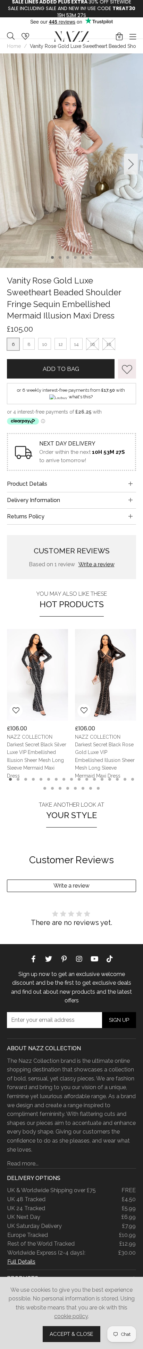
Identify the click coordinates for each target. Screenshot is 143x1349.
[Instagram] (79, 959)
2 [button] (60, 257)
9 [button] (71, 779)
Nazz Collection (71, 36)
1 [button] (52, 257)
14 (76, 344)
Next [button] (131, 164)
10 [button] (79, 779)
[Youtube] (94, 959)
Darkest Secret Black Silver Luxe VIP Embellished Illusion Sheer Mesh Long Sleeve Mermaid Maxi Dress (36, 760)
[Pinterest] (64, 959)
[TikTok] (110, 959)
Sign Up (119, 1020)
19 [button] (52, 788)
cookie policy (71, 1316)
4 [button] (75, 257)
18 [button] (44, 788)
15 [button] (117, 779)
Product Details (27, 484)
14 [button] (109, 779)
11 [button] (86, 779)
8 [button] (64, 779)
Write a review (96, 564)
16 (92, 344)
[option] (71, 8)
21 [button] (67, 788)
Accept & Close (71, 1334)
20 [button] (60, 788)
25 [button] (98, 788)
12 (60, 344)
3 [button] (67, 257)
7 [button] (56, 779)
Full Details (21, 1261)
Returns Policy (25, 516)
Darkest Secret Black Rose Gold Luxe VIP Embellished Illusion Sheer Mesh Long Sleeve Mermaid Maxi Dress (105, 760)
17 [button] (132, 779)
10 (44, 344)
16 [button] (125, 779)
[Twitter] (48, 959)
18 (108, 344)
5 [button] (83, 257)
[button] (119, 36)
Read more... (23, 1163)
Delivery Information (33, 500)
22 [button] (75, 788)
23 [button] (83, 788)
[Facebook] (33, 959)
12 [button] (94, 779)
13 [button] (102, 779)
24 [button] (90, 788)
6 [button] (90, 257)
